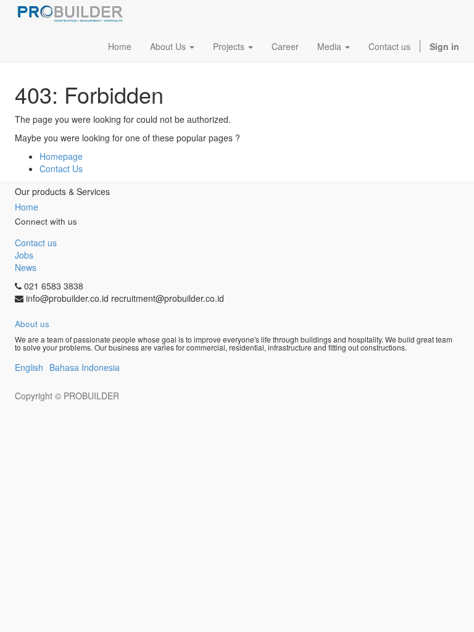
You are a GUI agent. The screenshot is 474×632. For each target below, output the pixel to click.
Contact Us (61, 168)
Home (26, 207)
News (25, 267)
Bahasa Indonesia (84, 367)
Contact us (36, 242)
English (29, 367)
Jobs (24, 255)
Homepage (61, 156)
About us (32, 324)
